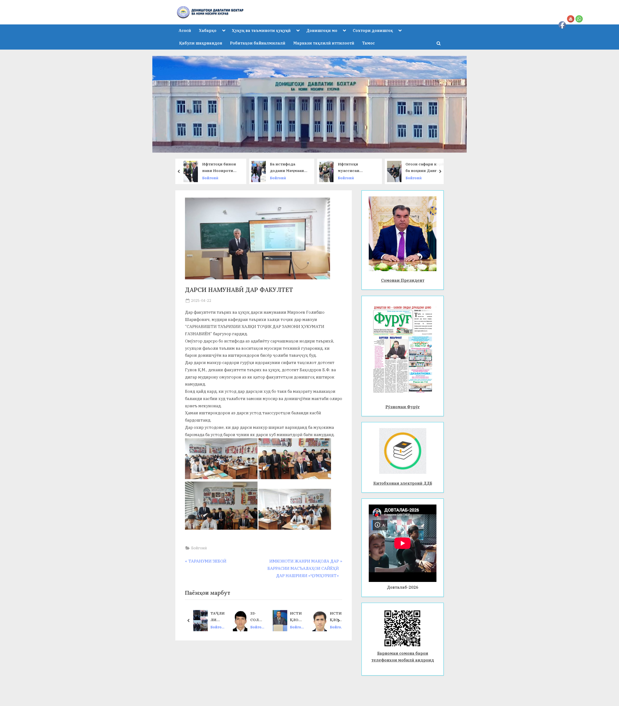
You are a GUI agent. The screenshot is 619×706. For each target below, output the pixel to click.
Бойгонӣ (237, 178)
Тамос (368, 42)
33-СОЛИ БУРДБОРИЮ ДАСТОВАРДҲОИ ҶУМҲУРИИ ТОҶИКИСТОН (257, 617)
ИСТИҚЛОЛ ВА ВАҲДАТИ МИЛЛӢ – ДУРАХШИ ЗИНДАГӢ (297, 617)
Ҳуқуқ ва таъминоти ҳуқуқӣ (261, 30)
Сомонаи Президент (402, 280)
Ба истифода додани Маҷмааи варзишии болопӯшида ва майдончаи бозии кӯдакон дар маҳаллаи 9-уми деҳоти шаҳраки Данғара (247, 168)
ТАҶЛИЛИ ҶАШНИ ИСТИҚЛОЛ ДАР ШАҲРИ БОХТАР (217, 617)
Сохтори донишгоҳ (373, 30)
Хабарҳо (207, 30)
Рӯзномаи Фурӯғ (402, 406)
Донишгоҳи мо (321, 30)
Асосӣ (184, 30)
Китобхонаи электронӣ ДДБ (402, 483)
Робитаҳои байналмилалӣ (257, 42)
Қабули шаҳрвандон (200, 42)
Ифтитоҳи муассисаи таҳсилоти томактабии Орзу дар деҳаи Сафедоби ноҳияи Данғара (315, 168)
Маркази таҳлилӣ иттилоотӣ (323, 42)
